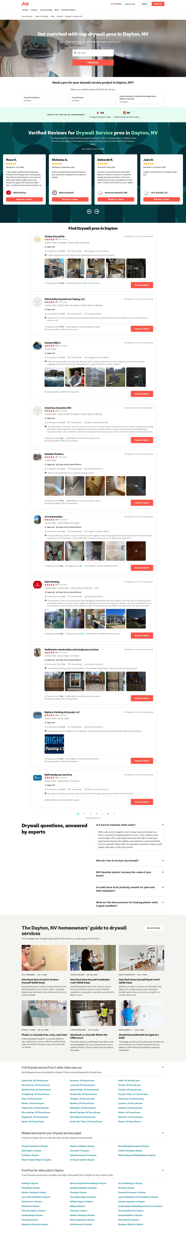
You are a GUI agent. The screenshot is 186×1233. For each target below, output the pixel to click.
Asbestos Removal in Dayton (83, 1155)
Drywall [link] (60, 16)
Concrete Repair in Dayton (34, 1210)
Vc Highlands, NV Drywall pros (36, 1094)
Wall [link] (52, 16)
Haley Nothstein (127, 975)
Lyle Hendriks (28, 975)
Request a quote (24, 199)
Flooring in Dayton (78, 1192)
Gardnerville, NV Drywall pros (83, 1094)
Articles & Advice (68, 10)
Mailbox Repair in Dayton (81, 1201)
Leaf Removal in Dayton (81, 1224)
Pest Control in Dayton (128, 1219)
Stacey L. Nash (28, 1030)
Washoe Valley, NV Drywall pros (36, 1089)
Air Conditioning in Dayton (130, 1183)
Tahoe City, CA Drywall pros (131, 1098)
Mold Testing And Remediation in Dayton (137, 1155)
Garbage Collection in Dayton (83, 1188)
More (57, 10)
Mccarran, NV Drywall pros (82, 1080)
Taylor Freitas (77, 975)
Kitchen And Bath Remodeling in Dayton (88, 1183)
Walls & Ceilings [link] (41, 16)
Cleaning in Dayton (78, 1210)
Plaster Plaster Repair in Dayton (36, 1159)
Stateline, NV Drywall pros (82, 1103)
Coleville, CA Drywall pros (130, 1108)
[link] (8, 192)
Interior (25, 10)
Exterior (34, 10)
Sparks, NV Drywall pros (33, 1121)
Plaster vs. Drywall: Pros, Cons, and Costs (44, 1034)
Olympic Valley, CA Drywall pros (133, 1094)
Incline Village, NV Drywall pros (84, 1089)
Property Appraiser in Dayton (131, 1201)
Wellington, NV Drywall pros (83, 1108)
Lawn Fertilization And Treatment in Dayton (138, 1197)
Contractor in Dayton (79, 1150)
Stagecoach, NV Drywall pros (35, 1117)
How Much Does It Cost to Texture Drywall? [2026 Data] (40, 981)
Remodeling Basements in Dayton (133, 1146)
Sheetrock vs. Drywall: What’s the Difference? (88, 1036)
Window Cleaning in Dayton (82, 1215)
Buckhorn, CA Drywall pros (130, 1117)
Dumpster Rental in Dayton (130, 1224)
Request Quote (142, 285)
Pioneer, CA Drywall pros (129, 1121)
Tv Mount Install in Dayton (82, 1159)
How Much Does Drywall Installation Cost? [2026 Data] (90, 981)
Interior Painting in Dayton (130, 1150)
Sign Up (158, 3)
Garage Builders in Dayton (130, 1215)
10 (108, 814)
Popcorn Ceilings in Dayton (82, 1146)
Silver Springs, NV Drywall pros (36, 1112)
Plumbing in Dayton (31, 1188)
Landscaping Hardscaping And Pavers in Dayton (140, 1206)
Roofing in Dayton (30, 1183)
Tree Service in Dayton (32, 1201)
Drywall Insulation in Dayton (35, 1146)
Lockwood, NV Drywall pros (82, 1085)
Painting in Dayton (30, 1155)
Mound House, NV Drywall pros (36, 1085)
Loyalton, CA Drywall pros (130, 1103)
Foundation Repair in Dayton (83, 1197)
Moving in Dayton (126, 1188)
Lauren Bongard (78, 1030)
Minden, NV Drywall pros (33, 1103)
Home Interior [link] (27, 16)
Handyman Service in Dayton (35, 1224)
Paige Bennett (125, 1030)
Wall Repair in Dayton (32, 1150)
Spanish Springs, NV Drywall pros (85, 1112)
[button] (54, 268)
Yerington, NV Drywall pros (82, 1098)
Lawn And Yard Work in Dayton (36, 1197)
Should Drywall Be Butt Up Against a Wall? (139, 1036)
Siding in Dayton (77, 1206)
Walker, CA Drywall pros (129, 1112)
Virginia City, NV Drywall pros (35, 1108)
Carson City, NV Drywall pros (35, 1080)
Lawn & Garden (46, 10)
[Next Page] (114, 813)
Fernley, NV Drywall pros (129, 1085)
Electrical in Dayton (31, 1206)
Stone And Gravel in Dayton (130, 1210)
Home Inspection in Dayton (82, 1219)
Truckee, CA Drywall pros (129, 1089)
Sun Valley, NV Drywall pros (82, 1117)
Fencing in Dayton (30, 1219)
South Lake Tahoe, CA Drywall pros (86, 1121)
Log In (144, 3)
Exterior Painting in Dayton (34, 1192)
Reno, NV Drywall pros (32, 1098)
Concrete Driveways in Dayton (132, 1192)
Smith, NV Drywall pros (129, 1080)
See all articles (153, 928)
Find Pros (93, 62)
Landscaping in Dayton (32, 1215)
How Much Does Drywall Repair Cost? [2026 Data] (139, 981)
